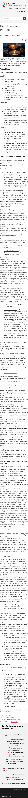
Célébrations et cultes (13, 719)
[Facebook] (25, 14)
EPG (7, 747)
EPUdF (7, 774)
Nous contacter (21, 11)
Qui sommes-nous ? (20, 8)
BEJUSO (8, 739)
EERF (7, 743)
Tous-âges (8, 715)
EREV (7, 752)
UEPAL (7, 777)
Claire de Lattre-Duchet (13, 35)
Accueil (10, 8)
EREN (7, 748)
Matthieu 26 (14, 722)
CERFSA (8, 759)
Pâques (12, 717)
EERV (7, 756)
